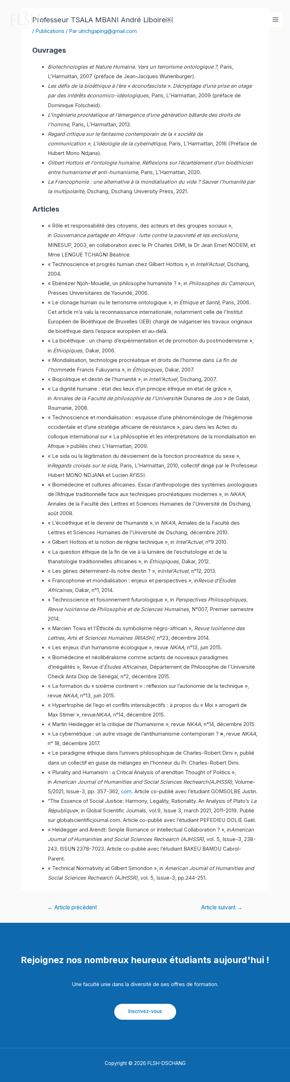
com (126, 791)
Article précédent (72, 907)
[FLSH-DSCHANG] (24, 19)
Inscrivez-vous (145, 1011)
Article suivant (222, 907)
